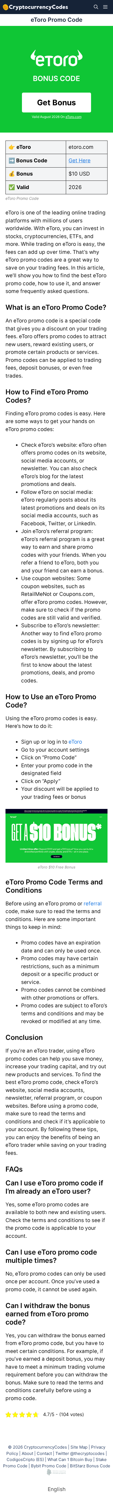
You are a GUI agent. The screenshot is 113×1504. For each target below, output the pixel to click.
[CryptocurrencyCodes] (35, 7)
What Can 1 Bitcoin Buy (69, 1459)
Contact (44, 1453)
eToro (75, 742)
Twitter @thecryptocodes (79, 1453)
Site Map (78, 1447)
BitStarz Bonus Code (90, 1465)
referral (93, 903)
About (27, 1453)
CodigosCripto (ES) (25, 1459)
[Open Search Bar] (96, 7)
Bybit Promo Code (48, 1465)
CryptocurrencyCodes (45, 1447)
